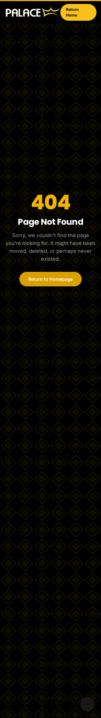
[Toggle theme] (87, 704)
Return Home (72, 12)
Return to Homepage (50, 279)
